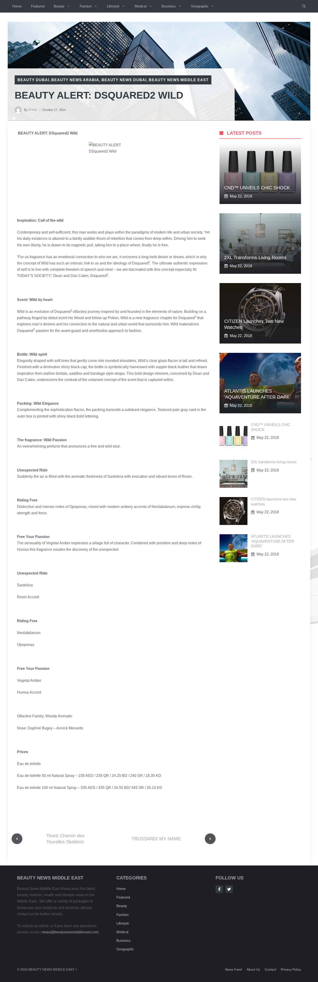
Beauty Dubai (33, 80)
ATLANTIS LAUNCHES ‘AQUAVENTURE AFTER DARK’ (272, 541)
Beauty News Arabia (75, 80)
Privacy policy (291, 969)
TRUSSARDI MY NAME (156, 838)
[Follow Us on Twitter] (229, 889)
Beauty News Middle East (179, 80)
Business (169, 6)
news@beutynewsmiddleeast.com (70, 932)
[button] (304, 6)
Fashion (86, 6)
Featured (37, 6)
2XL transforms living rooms (255, 257)
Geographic (200, 6)
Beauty (59, 6)
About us (253, 969)
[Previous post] (17, 839)
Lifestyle (113, 6)
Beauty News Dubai (123, 80)
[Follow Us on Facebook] (219, 889)
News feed (233, 969)
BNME (33, 110)
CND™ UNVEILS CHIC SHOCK (257, 187)
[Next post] (210, 839)
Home (17, 6)
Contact (270, 969)
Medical (140, 6)
